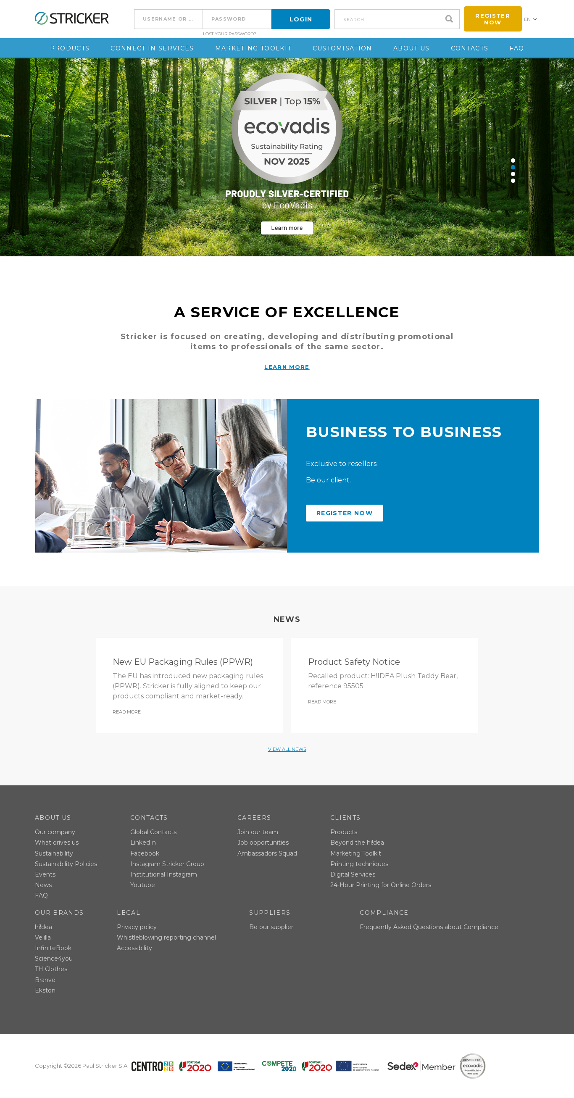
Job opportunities (263, 842)
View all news (287, 749)
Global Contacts (153, 832)
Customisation (342, 48)
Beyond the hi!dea (357, 842)
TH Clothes (51, 969)
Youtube (142, 885)
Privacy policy (137, 927)
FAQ (516, 48)
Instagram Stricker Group (167, 864)
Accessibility (134, 948)
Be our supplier (271, 927)
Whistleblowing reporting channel (166, 937)
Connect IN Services (152, 48)
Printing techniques (359, 864)
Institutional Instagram (163, 874)
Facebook (144, 853)
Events (45, 874)
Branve (45, 980)
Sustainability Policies (66, 864)
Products (70, 48)
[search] (451, 19)
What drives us (57, 842)
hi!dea (43, 927)
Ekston (45, 990)
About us (411, 48)
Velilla (43, 937)
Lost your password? (229, 34)
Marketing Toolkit (253, 48)
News (43, 885)
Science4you (54, 958)
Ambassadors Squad (267, 853)
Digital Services (352, 874)
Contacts (470, 48)
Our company (55, 832)
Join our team (257, 832)
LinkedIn (143, 842)
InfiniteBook (53, 948)
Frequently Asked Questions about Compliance (429, 927)
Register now (492, 19)
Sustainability (54, 853)
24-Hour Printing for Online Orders (380, 885)
